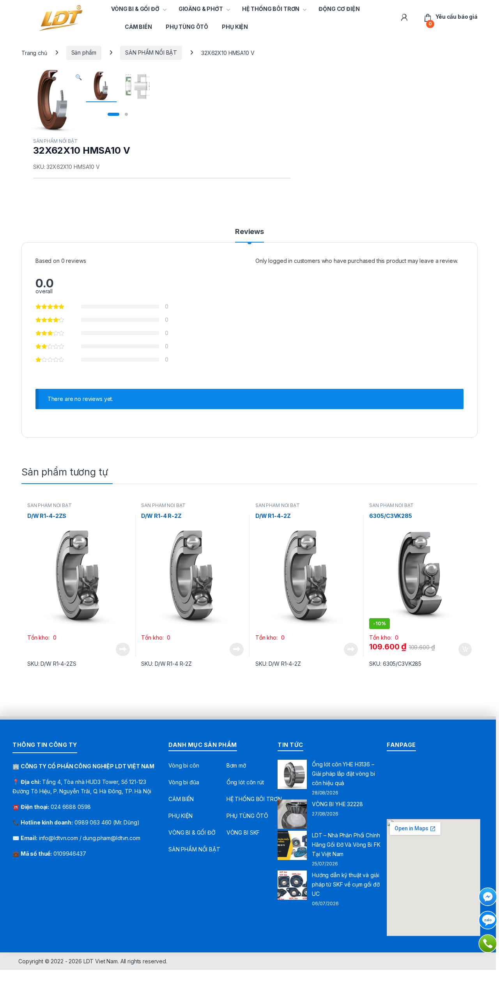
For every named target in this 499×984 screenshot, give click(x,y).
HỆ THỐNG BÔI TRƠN (271, 8)
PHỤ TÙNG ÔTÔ (187, 26)
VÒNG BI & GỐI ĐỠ (135, 8)
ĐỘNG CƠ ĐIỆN (339, 8)
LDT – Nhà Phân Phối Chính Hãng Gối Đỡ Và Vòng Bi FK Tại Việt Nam (346, 844)
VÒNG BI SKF (243, 832)
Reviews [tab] (249, 232)
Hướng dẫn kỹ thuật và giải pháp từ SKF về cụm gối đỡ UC (346, 884)
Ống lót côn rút (245, 782)
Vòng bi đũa (183, 782)
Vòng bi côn (183, 765)
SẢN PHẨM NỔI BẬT (151, 52)
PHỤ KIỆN (235, 26)
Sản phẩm (83, 52)
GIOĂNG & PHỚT (201, 8)
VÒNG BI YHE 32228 (337, 804)
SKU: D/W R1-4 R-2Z (166, 663)
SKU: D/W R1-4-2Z (278, 663)
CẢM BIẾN (138, 26)
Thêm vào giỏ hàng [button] (464, 649)
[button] (78, 77)
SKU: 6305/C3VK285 (395, 663)
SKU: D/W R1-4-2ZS (51, 663)
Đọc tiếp (123, 649)
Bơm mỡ (236, 765)
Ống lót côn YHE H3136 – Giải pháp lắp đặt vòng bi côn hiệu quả (343, 773)
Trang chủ (34, 52)
